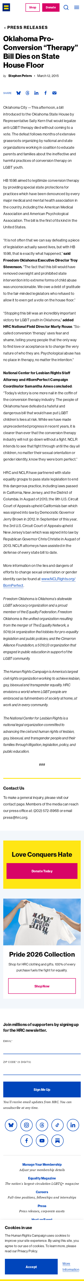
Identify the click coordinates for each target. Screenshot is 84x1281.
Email (15, 1041)
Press (42, 1206)
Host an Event (42, 1220)
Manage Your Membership (42, 1164)
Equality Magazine (42, 1178)
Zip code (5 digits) (25, 1062)
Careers (42, 1192)
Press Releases (27, 27)
